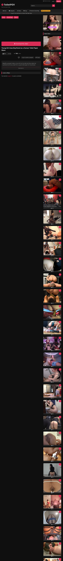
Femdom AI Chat (46, 10)
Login (53, 1)
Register (58, 1)
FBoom (16, 17)
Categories (12, 10)
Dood (3, 17)
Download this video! (22, 44)
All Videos (19, 10)
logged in (10, 76)
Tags (26, 10)
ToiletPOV (9, 4)
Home (5, 10)
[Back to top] (59, 557)
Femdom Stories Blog (35, 10)
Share (38, 57)
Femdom (7, 13)
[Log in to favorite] (18, 57)
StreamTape (9, 17)
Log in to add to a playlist (27, 57)
